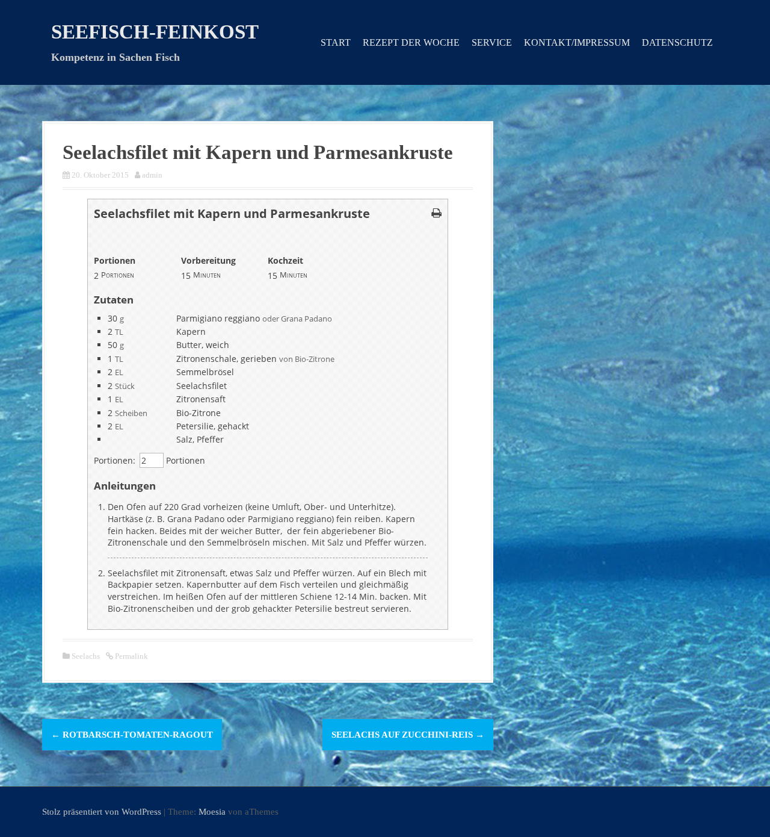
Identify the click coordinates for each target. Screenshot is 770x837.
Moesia (212, 812)
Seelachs (86, 656)
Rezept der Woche (411, 42)
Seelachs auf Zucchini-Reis (407, 734)
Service (492, 42)
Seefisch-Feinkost (155, 32)
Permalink (130, 656)
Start (336, 42)
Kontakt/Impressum (577, 42)
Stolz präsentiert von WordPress (101, 812)
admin (152, 174)
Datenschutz (677, 42)
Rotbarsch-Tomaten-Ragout (132, 734)
